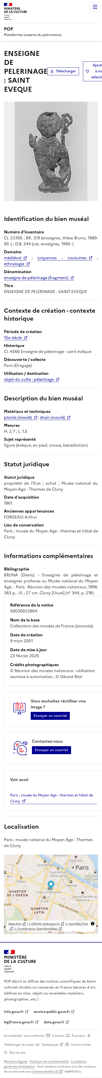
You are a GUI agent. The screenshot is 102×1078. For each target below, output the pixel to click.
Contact (58, 1036)
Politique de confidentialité (49, 1061)
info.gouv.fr (14, 1011)
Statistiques (50, 1044)
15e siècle (13, 338)
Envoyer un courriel (50, 715)
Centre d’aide (81, 1044)
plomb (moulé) (18, 417)
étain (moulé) (52, 417)
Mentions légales (15, 1061)
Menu (95, 7)
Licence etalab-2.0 (45, 1071)
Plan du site (17, 1052)
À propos (78, 1036)
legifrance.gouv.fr (19, 1022)
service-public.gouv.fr (52, 1011)
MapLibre (14, 923)
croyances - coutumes (62, 258)
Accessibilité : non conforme (24, 1036)
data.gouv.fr (54, 1022)
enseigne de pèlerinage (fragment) (36, 278)
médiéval (12, 258)
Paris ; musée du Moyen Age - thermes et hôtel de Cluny (51, 798)
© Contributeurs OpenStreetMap (35, 928)
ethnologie (14, 264)
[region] (51, 894)
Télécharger (66, 71)
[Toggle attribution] (93, 924)
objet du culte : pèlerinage (29, 379)
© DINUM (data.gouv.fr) (44, 923)
